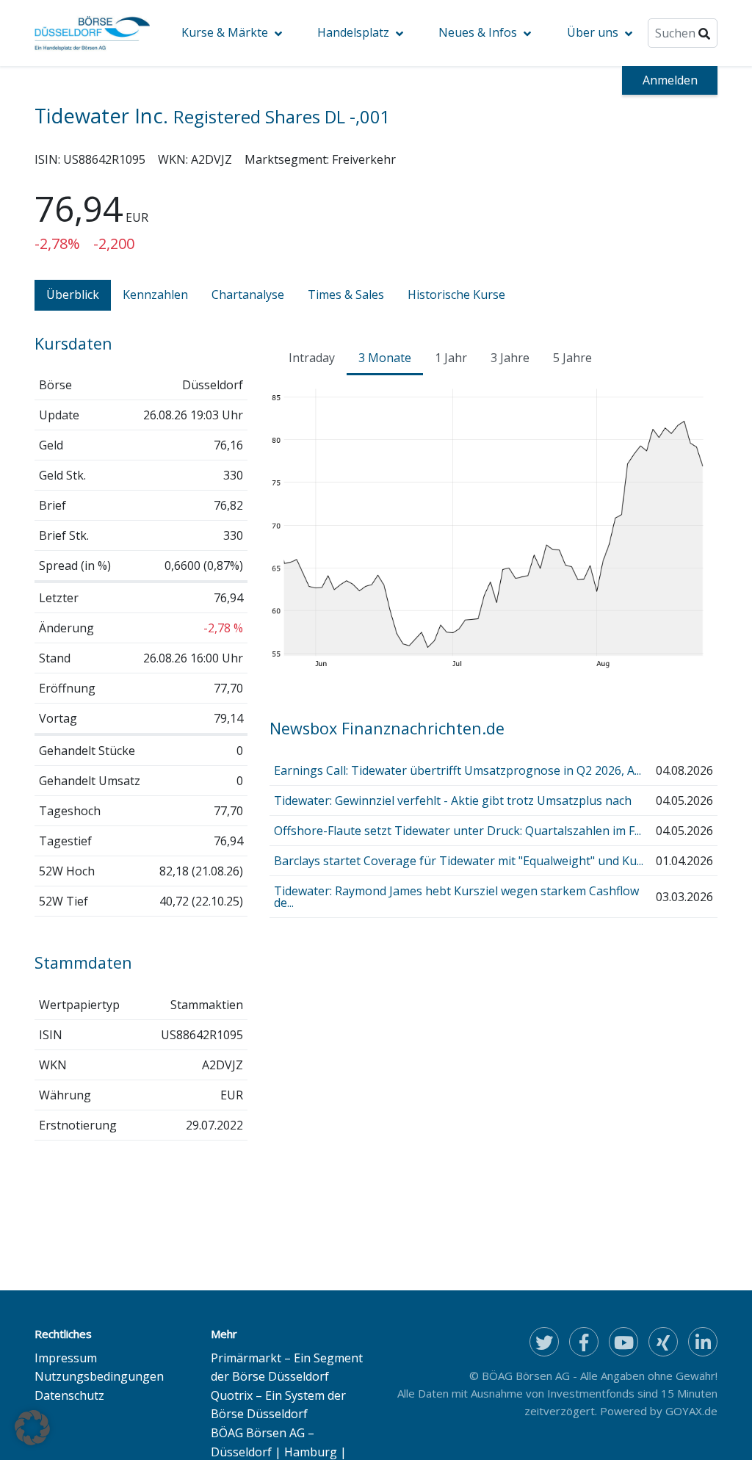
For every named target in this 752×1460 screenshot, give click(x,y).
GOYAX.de (691, 1410)
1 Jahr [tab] (451, 358)
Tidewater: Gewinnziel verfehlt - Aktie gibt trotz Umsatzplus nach (453, 800)
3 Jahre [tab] (510, 358)
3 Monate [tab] (384, 358)
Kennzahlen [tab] (155, 294)
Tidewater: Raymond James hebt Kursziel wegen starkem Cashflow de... (456, 896)
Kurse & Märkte (224, 32)
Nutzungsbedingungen (99, 1376)
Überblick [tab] (72, 294)
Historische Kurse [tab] (456, 294)
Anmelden (670, 80)
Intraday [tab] (312, 358)
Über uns (592, 32)
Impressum (66, 1358)
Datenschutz (69, 1395)
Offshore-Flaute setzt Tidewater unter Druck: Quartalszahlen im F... (457, 830)
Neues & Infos (477, 32)
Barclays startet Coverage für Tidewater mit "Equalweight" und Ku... (458, 861)
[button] (32, 1427)
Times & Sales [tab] (346, 294)
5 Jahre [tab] (572, 358)
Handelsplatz (353, 32)
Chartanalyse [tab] (248, 294)
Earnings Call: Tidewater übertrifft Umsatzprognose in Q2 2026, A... (457, 770)
